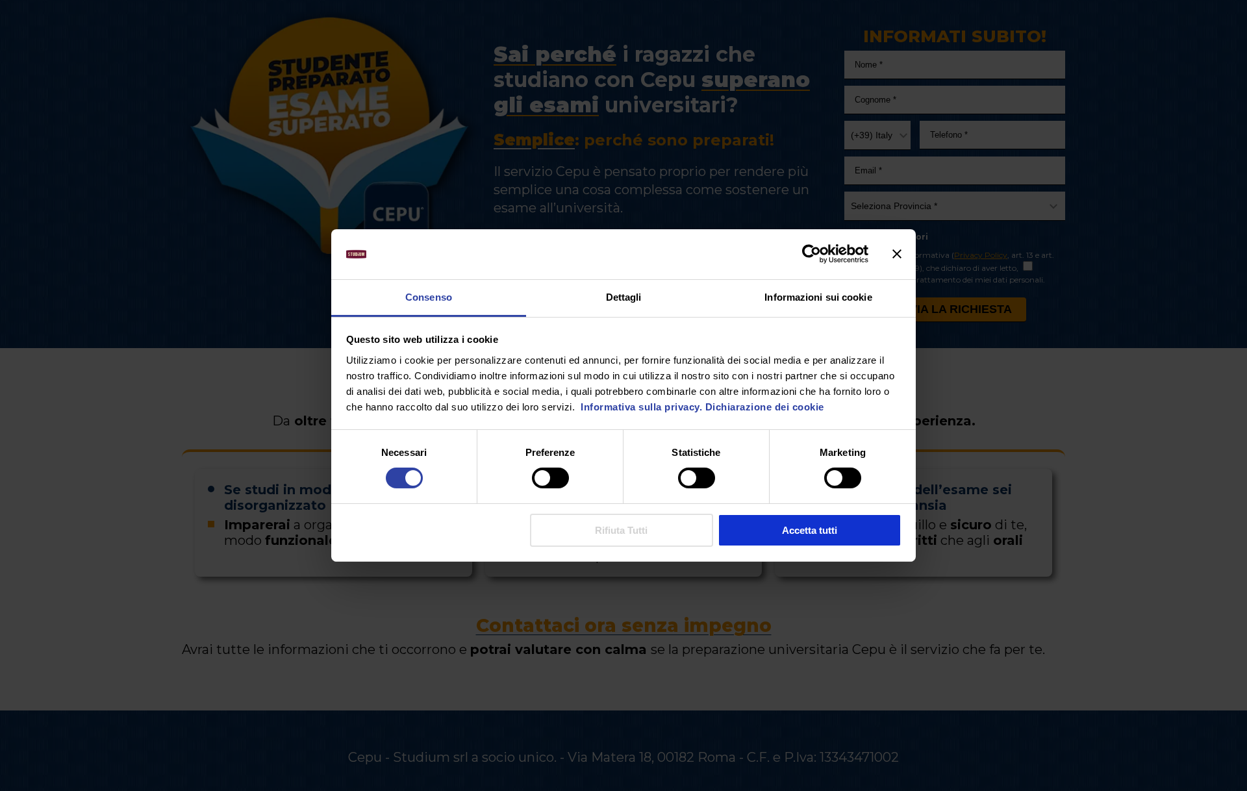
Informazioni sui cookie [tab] (818, 297)
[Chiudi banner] (896, 253)
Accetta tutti (809, 530)
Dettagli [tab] (624, 297)
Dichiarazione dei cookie (764, 406)
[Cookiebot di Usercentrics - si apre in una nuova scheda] (811, 254)
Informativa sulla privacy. (640, 406)
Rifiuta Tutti (621, 530)
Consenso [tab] (428, 297)
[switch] (550, 478)
